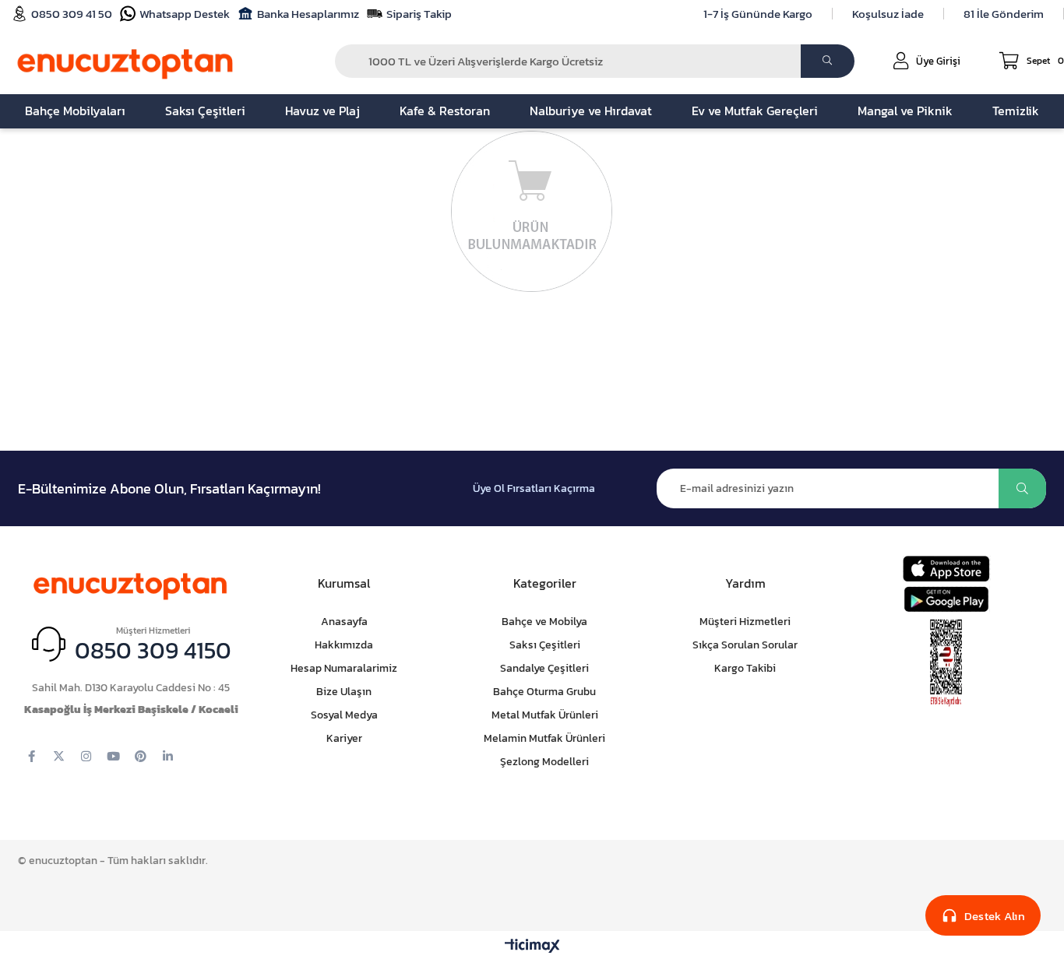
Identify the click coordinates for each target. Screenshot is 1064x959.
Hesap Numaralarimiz (344, 668)
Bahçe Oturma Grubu (544, 691)
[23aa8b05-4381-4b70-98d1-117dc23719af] (946, 663)
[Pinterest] (140, 756)
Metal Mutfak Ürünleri (544, 715)
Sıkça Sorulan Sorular (745, 645)
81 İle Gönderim (1004, 13)
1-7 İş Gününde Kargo (757, 13)
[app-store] (946, 568)
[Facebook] (31, 756)
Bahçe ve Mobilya (544, 621)
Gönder (1022, 488)
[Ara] (827, 61)
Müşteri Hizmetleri (745, 621)
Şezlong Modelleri (544, 762)
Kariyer (344, 738)
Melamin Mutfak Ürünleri (544, 738)
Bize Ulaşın (344, 691)
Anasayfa (344, 621)
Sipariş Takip (419, 14)
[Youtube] (113, 756)
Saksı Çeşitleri (544, 645)
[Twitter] (58, 756)
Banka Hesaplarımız (308, 14)
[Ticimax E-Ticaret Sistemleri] (532, 947)
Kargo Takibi (745, 668)
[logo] (131, 583)
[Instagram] (86, 756)
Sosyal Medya (344, 715)
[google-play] (946, 599)
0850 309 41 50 (71, 14)
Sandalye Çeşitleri (544, 668)
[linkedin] (167, 756)
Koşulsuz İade (888, 13)
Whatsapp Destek (184, 14)
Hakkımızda (344, 645)
